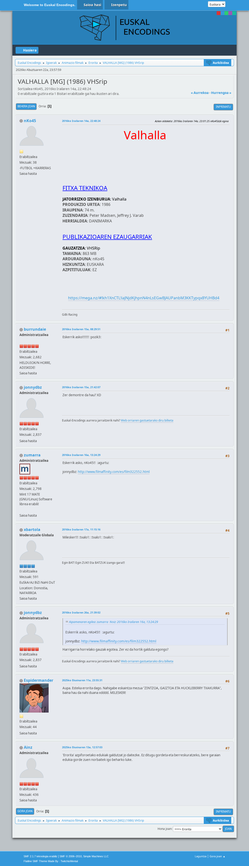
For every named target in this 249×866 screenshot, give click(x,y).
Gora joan (25, 811)
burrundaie (35, 329)
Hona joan (164, 829)
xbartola (32, 529)
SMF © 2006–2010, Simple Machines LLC (84, 856)
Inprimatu (223, 107)
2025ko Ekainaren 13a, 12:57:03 (82, 747)
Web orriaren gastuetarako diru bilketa (147, 420)
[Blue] (222, 13)
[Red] (219, 13)
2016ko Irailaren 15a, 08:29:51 (81, 329)
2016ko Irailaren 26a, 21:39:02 (81, 612)
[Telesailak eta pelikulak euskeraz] (21, 509)
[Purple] (230, 13)
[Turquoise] (234, 13)
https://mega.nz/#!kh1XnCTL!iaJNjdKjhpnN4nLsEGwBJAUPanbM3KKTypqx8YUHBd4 (143, 298)
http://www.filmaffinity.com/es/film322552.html (114, 472)
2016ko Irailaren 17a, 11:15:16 (81, 529)
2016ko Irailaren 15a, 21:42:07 (81, 387)
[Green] (226, 13)
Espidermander (38, 680)
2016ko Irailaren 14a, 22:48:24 (81, 121)
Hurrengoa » (221, 93)
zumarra (32, 455)
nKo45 (30, 120)
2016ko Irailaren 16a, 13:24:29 (81, 455)
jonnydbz (33, 387)
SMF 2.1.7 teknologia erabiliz (40, 856)
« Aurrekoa (200, 93)
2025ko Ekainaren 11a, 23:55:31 (82, 680)
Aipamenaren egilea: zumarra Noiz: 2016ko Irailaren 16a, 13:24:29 (113, 622)
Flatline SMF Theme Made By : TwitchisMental (51, 861)
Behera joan (26, 106)
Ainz (28, 747)
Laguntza (200, 856)
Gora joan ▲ (217, 856)
